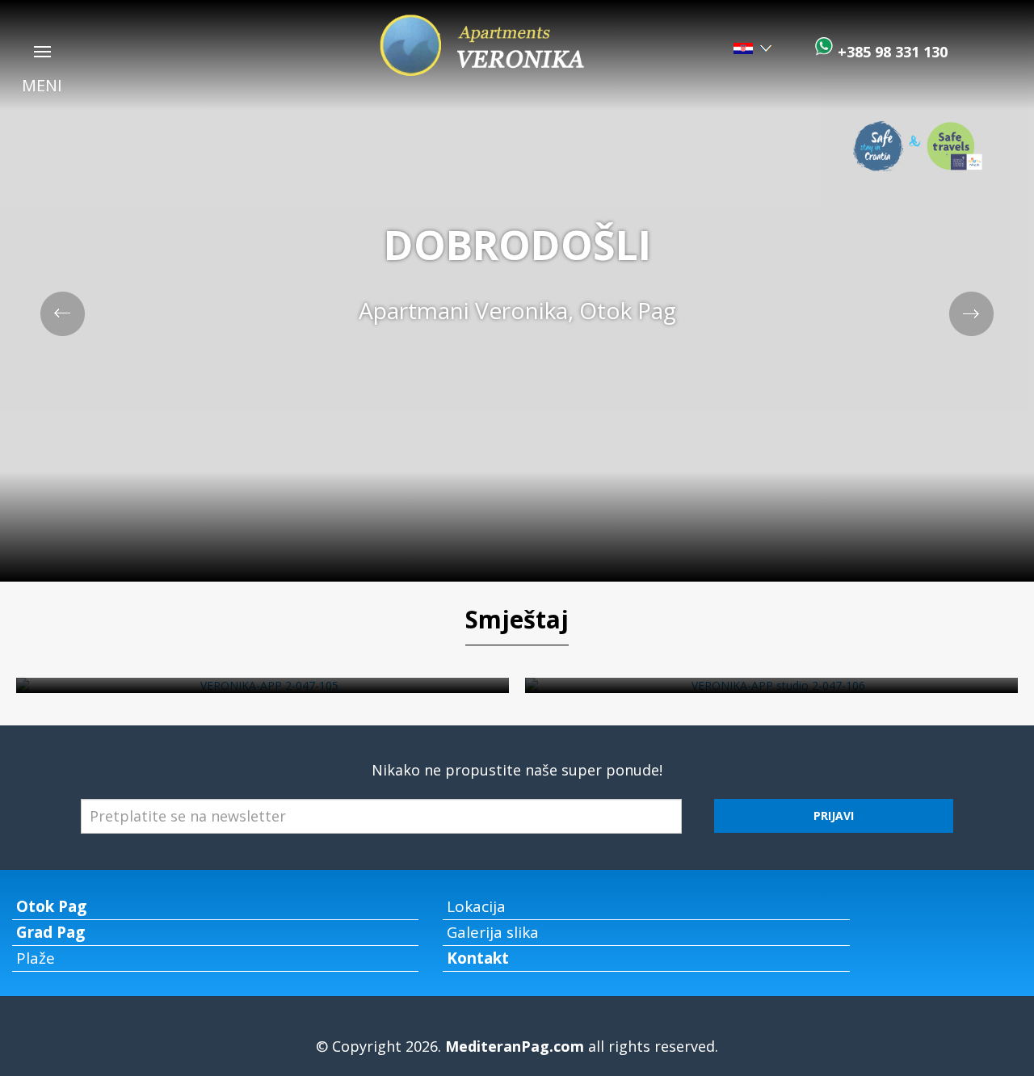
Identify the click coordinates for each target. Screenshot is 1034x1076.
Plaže (35, 958)
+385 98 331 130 (891, 51)
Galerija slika (493, 932)
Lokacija (476, 906)
